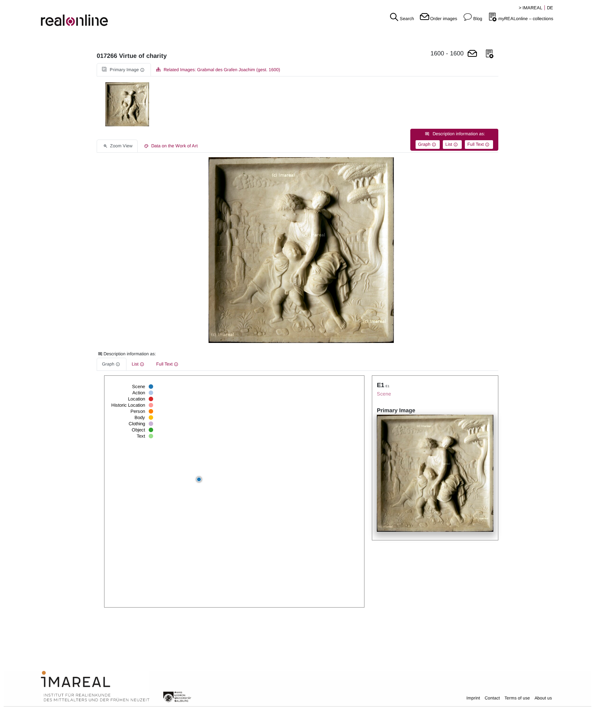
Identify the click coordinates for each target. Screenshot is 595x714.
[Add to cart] (472, 54)
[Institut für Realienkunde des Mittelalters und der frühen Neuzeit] (95, 686)
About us (543, 697)
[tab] (124, 69)
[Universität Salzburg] (177, 696)
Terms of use (517, 697)
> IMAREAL (530, 7)
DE (550, 7)
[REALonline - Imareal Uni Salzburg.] (99, 15)
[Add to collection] (489, 54)
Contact (492, 697)
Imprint (473, 697)
